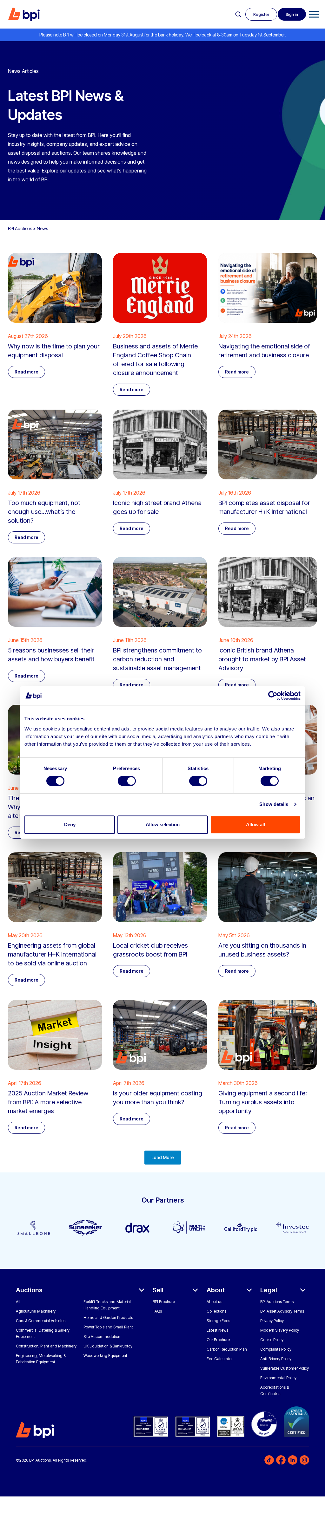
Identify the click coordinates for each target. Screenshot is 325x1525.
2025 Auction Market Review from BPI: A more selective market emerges (48, 1102)
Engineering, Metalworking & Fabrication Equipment (41, 1358)
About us (214, 1301)
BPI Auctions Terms (277, 1301)
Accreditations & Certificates (274, 1390)
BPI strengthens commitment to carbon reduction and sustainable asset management (157, 659)
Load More (162, 1157)
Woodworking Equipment (105, 1355)
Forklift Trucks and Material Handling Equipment (107, 1304)
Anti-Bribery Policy (275, 1358)
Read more (26, 371)
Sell (158, 1290)
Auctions (29, 1290)
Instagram (304, 1460)
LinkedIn (292, 1460)
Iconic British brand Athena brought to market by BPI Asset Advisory (262, 659)
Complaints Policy (275, 1349)
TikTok (269, 1460)
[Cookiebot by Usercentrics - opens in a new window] (273, 695)
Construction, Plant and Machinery (46, 1346)
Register (261, 14)
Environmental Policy (278, 1377)
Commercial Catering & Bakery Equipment (43, 1333)
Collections (216, 1311)
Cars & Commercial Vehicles (40, 1320)
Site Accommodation (101, 1336)
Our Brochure (218, 1339)
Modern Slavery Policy (279, 1330)
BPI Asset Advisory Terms (282, 1311)
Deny (70, 824)
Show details (273, 804)
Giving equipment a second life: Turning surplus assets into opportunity (262, 1102)
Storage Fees (218, 1320)
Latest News (217, 1330)
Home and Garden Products (108, 1317)
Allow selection (163, 824)
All (18, 1301)
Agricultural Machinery (36, 1311)
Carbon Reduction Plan (227, 1349)
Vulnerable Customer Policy (284, 1368)
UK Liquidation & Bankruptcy (107, 1346)
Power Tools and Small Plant (108, 1327)
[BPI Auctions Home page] (24, 14)
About (216, 1290)
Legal (268, 1290)
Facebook (281, 1460)
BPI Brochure (164, 1301)
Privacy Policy (272, 1320)
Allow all (255, 824)
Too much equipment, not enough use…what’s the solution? (44, 511)
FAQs (157, 1311)
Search (238, 14)
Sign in (292, 14)
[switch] (127, 781)
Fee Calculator (220, 1358)
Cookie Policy (271, 1339)
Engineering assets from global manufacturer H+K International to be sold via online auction (52, 954)
